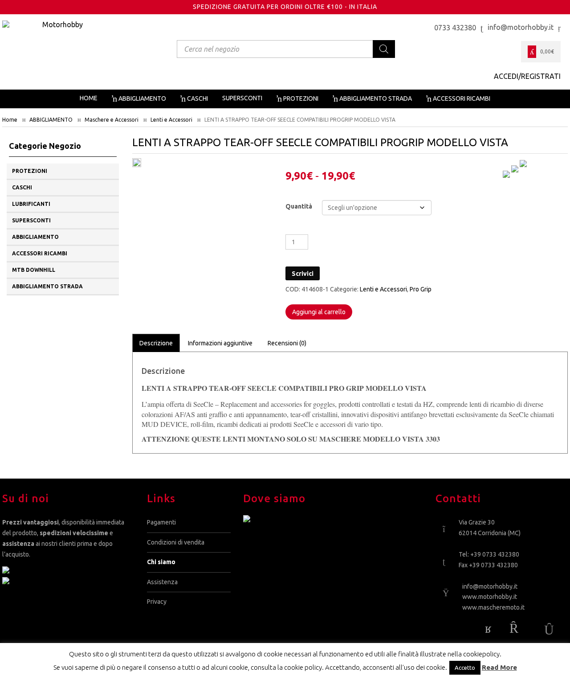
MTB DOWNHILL (33, 270)
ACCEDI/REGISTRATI (527, 76)
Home (9, 120)
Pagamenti (161, 522)
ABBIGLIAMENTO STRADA (47, 286)
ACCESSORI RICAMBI (39, 253)
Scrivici (303, 273)
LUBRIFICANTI (31, 204)
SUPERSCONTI (31, 220)
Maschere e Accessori (111, 120)
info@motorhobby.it (489, 586)
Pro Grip (421, 289)
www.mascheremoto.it (493, 607)
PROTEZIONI (29, 171)
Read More (499, 667)
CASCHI (22, 187)
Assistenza (162, 582)
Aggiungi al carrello (319, 311)
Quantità (298, 206)
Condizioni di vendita (175, 542)
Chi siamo (161, 561)
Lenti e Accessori (171, 120)
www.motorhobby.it (489, 596)
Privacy (157, 601)
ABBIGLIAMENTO (51, 120)
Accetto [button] (465, 667)
